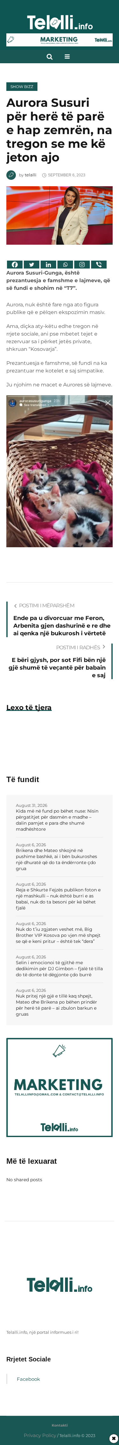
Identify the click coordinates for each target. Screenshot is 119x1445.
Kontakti (60, 1425)
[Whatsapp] (65, 265)
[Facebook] (15, 265)
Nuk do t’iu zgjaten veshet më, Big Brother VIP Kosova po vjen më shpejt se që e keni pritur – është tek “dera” (58, 935)
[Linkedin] (48, 265)
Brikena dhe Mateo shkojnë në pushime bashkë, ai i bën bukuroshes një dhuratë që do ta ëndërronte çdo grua (56, 859)
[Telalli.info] (59, 24)
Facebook (28, 1379)
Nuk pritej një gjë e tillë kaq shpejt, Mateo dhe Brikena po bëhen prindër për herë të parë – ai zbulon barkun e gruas (56, 1005)
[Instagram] (82, 265)
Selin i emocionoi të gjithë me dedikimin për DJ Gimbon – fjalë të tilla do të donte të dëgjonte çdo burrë (59, 969)
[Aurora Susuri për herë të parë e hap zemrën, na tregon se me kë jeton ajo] (59, 215)
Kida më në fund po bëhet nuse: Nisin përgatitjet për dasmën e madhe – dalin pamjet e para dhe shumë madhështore (57, 820)
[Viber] (99, 265)
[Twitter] (31, 265)
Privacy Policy (40, 1435)
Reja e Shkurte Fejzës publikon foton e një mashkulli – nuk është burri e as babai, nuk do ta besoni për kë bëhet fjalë (58, 899)
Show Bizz (21, 86)
